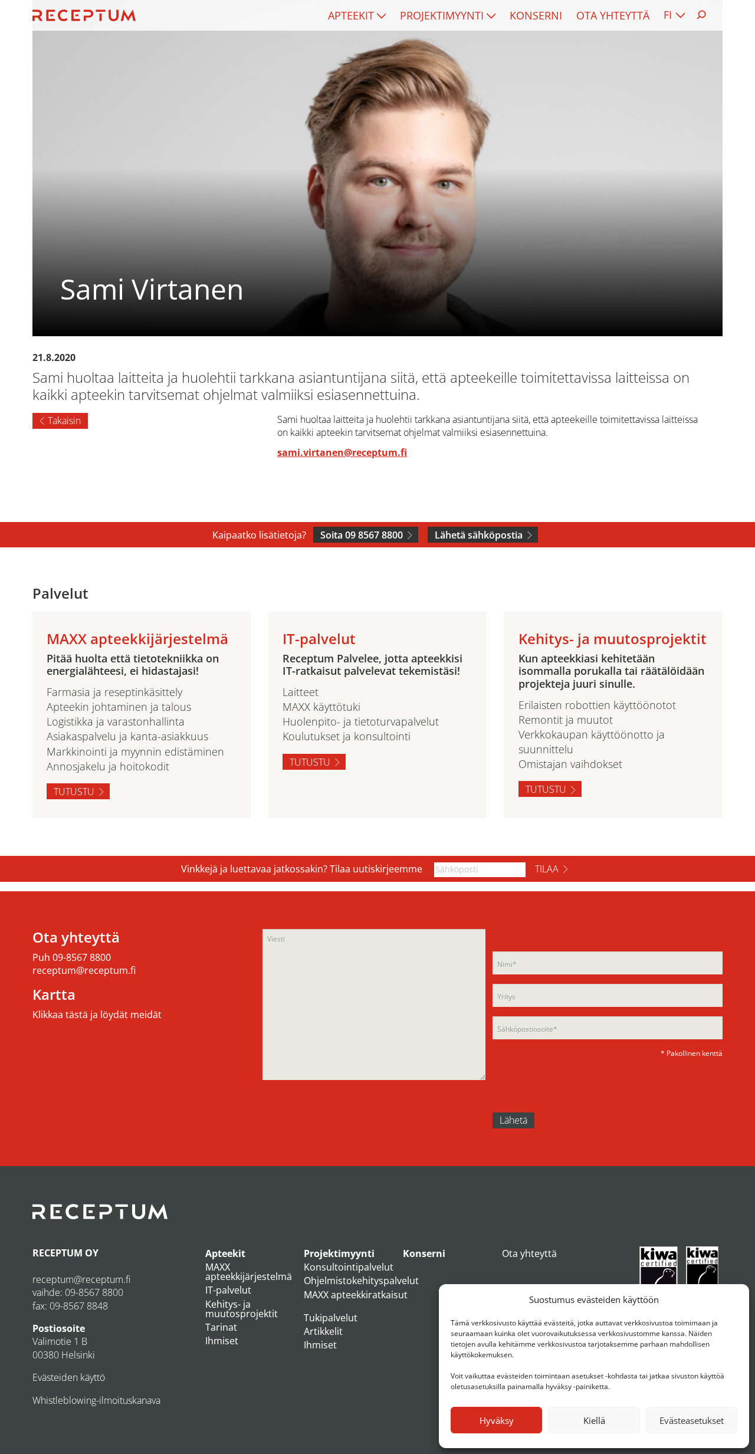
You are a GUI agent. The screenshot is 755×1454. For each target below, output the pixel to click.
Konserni (536, 15)
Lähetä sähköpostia (479, 535)
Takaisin (64, 420)
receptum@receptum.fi (84, 970)
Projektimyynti (442, 15)
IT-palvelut (228, 1290)
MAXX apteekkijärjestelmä (248, 1271)
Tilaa (547, 868)
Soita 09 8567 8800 (361, 535)
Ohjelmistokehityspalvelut (361, 1280)
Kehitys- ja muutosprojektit (241, 1308)
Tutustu (74, 791)
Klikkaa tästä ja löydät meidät (97, 1014)
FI (668, 15)
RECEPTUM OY (65, 1252)
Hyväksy (497, 1420)
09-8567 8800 (81, 957)
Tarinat (221, 1327)
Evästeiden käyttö (68, 1377)
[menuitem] (357, 15)
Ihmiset (221, 1340)
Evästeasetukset (691, 1420)
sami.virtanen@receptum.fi (342, 452)
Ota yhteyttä (612, 15)
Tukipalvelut (330, 1317)
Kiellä (594, 1420)
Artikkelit (323, 1331)
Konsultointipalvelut (348, 1267)
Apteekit (351, 15)
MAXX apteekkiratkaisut (356, 1294)
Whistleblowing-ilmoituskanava (96, 1400)
